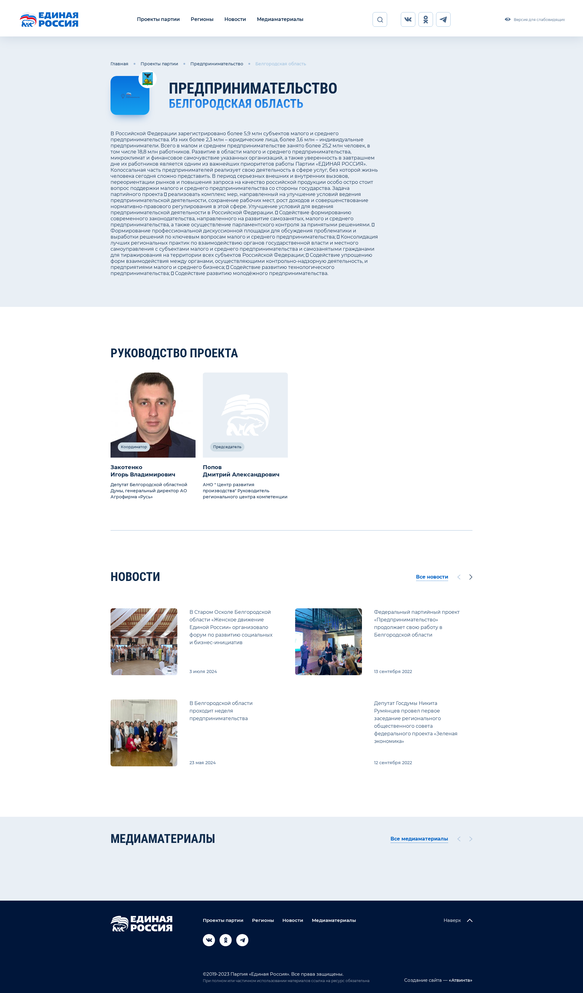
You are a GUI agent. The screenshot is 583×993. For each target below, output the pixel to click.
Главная (119, 64)
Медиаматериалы (280, 19)
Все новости (432, 577)
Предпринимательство (216, 64)
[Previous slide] (458, 577)
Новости (235, 19)
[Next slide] (470, 577)
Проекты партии (158, 19)
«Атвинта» (460, 980)
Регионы (202, 19)
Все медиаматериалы (419, 839)
